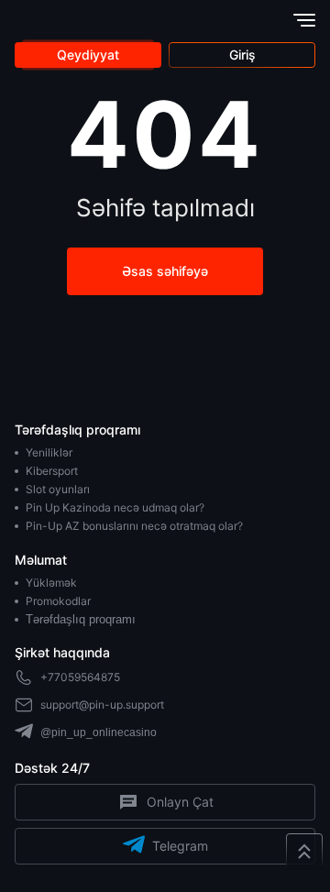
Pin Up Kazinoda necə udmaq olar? (115, 507)
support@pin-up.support (102, 704)
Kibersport (52, 471)
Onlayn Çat (180, 801)
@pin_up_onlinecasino (98, 732)
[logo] (59, 20)
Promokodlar (58, 601)
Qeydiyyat (88, 54)
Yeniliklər (49, 452)
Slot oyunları (58, 489)
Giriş (242, 54)
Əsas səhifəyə (165, 271)
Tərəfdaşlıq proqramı (81, 619)
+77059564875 (80, 677)
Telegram (180, 845)
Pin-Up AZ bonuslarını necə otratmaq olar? (134, 526)
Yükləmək (51, 582)
